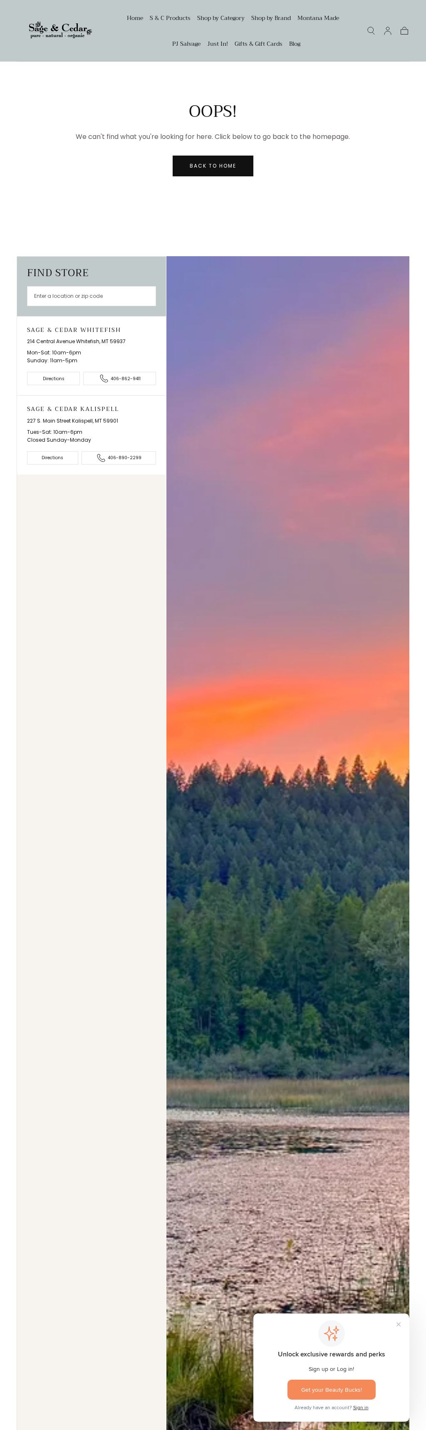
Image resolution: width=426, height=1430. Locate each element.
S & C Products (170, 19)
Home (135, 19)
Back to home (213, 165)
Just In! (217, 44)
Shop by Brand (271, 19)
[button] (371, 31)
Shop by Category (221, 19)
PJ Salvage (186, 44)
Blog (294, 44)
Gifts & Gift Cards (258, 44)
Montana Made (318, 19)
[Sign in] (388, 31)
